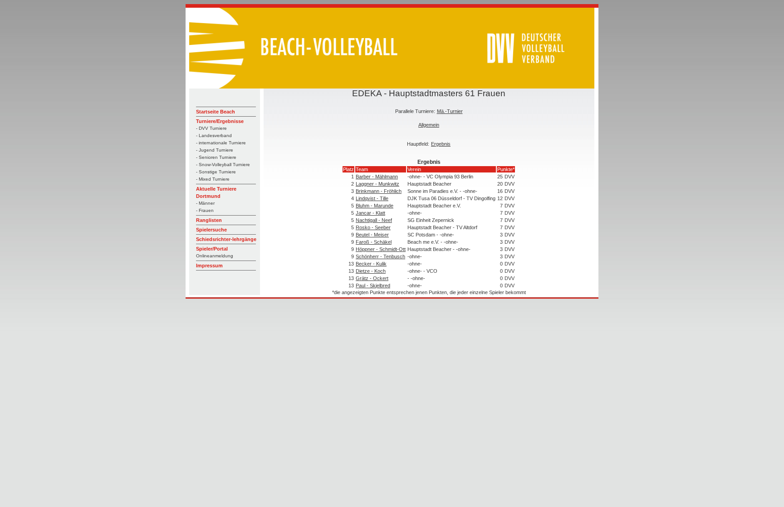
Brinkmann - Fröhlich (379, 191)
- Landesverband (214, 135)
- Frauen (205, 210)
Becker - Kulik (371, 263)
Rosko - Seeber (373, 227)
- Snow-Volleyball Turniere (223, 164)
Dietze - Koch (371, 271)
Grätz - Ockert (372, 278)
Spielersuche (211, 229)
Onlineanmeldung (214, 255)
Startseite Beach (215, 111)
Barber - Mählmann (377, 176)
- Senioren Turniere (216, 157)
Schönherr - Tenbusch (380, 256)
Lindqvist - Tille (372, 198)
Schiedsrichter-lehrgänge (226, 239)
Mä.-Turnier (450, 111)
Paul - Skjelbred (373, 285)
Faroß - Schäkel (374, 242)
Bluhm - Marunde (374, 205)
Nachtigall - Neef (374, 220)
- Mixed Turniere (213, 179)
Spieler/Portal (212, 248)
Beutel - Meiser (372, 234)
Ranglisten (209, 220)
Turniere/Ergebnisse (220, 121)
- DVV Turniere (211, 128)
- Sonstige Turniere (216, 171)
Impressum (209, 265)
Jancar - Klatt (370, 213)
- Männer (205, 203)
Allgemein (428, 125)
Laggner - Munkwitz (377, 184)
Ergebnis (441, 144)
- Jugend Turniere (214, 150)
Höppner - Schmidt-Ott (381, 249)
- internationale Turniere (221, 142)
